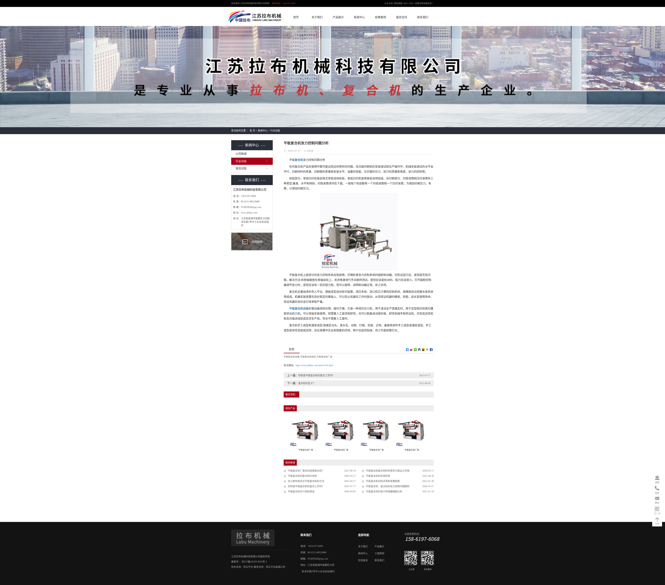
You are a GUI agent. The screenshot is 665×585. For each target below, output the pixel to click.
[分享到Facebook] (431, 349)
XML (411, 3)
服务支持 (401, 17)
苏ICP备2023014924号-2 (254, 561)
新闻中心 (359, 17)
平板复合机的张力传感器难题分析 (384, 491)
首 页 (252, 130)
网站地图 (398, 3)
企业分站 (388, 3)
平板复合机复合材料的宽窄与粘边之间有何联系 (391, 470)
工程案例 (379, 553)
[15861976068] (657, 490)
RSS (406, 3)
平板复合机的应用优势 (378, 476)
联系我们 (422, 17)
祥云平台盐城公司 (275, 567)
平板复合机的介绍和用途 (301, 491)
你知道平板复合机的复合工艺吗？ (316, 375)
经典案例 (380, 17)
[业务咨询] (657, 479)
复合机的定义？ (306, 383)
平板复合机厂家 (324, 356)
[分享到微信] (415, 349)
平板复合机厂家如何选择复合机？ (306, 470)
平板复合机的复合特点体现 (302, 476)
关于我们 (317, 17)
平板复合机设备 (291, 356)
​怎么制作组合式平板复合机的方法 (306, 481)
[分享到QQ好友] (419, 349)
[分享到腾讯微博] (427, 349)
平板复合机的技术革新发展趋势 (383, 481)
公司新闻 (241, 153)
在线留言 (363, 560)
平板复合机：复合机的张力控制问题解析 (388, 486)
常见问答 (241, 168)
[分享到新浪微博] (411, 349)
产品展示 (338, 17)
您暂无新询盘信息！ (424, 3)
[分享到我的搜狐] (423, 349)
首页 (296, 17)
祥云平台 (248, 567)
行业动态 (275, 130)
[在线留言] (657, 500)
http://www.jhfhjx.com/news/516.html (314, 365)
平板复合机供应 (308, 356)
